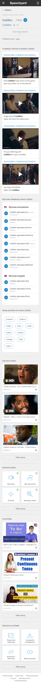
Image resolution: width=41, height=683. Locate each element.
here (14, 119)
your (16, 154)
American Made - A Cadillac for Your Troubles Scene (21, 55)
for (12, 154)
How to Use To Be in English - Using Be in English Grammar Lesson (21, 545)
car (18, 83)
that (5, 80)
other (14, 83)
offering (13, 151)
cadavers (9, 319)
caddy (18, 39)
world (27, 83)
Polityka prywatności (32, 676)
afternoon (24, 119)
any (9, 83)
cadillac (21, 332)
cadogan (9, 339)
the (23, 83)
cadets (8, 332)
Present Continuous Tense (14, 575)
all (10, 116)
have (17, 80)
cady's (8, 346)
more (22, 80)
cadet (29, 326)
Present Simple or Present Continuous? (18, 605)
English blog (19, 676)
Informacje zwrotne (24, 678)
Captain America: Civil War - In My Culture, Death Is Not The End (21, 447)
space (32, 80)
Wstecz (8, 10)
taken (6, 190)
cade (19, 326)
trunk (27, 80)
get (7, 116)
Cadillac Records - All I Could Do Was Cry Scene (21, 387)
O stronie (13, 678)
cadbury (22, 319)
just (8, 151)
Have (6, 119)
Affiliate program (8, 676)
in (21, 83)
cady (21, 339)
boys (9, 187)
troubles (22, 154)
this (18, 119)
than (6, 83)
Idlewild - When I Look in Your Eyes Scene (19, 417)
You (5, 187)
